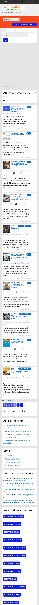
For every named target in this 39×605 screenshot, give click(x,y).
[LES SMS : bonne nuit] (6, 232)
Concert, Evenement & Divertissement (13, 170)
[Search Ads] (5, 40)
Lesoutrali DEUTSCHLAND (14, 587)
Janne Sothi (9, 489)
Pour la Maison (9, 86)
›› (21, 405)
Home (3, 86)
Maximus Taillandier (11, 500)
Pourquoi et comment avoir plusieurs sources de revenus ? (18, 285)
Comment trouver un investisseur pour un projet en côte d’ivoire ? (19, 256)
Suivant (14, 401)
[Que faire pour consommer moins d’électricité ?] (6, 375)
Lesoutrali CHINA (11, 563)
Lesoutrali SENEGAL (12, 540)
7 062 (10, 401)
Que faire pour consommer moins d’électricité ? (19, 370)
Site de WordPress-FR (12, 465)
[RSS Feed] (3, 1)
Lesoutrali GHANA (11, 532)
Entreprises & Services (10, 234)
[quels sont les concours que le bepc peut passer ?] (6, 346)
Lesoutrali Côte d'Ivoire (14, 555)
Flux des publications (12, 459)
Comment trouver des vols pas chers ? (18, 434)
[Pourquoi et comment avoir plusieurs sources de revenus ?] (6, 289)
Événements (5, 172)
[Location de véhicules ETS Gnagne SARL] (6, 320)
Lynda (20, 234)
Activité (6, 113)
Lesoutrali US (10, 579)
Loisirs (10, 172)
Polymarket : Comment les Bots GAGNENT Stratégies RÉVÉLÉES (18, 109)
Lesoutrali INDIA (11, 602)
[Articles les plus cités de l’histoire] (6, 139)
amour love (8, 478)
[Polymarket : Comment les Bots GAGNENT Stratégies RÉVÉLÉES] (6, 110)
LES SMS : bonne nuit (15, 227)
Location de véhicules (10, 322)
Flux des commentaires (13, 462)
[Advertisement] (19, 63)
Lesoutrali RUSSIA (12, 595)
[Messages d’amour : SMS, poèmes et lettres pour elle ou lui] (6, 168)
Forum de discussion (9, 291)
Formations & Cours (9, 203)
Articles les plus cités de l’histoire (17, 133)
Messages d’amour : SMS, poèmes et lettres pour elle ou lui (19, 163)
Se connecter (31, 2)
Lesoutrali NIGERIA (12, 524)
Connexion (8, 456)
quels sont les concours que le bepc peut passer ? (18, 341)
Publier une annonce (24, 24)
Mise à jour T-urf (10, 437)
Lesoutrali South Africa (14, 548)
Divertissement (25, 170)
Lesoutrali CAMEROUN (13, 516)
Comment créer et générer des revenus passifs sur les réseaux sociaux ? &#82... (20, 197)
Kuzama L (8, 495)
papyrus (13, 113)
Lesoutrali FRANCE (12, 571)
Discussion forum (9, 263)
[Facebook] (6, 1)
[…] (12, 126)
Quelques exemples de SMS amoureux (18, 431)
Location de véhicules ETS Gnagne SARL (19, 316)
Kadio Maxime (9, 484)
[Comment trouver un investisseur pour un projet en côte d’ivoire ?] (6, 260)
